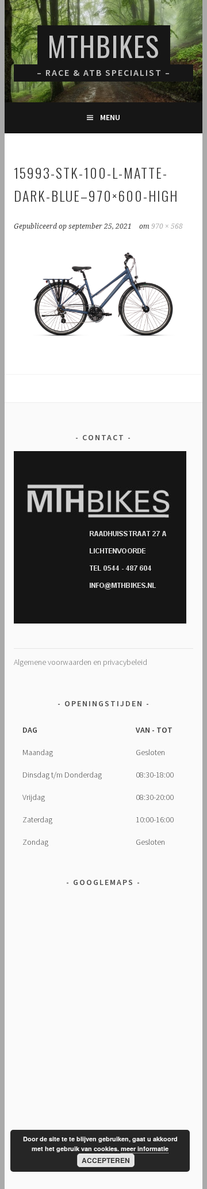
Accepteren (106, 1160)
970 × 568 (167, 226)
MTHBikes (104, 45)
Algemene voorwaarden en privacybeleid (80, 662)
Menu (110, 117)
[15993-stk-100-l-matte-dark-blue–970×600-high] (103, 339)
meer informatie (144, 1148)
